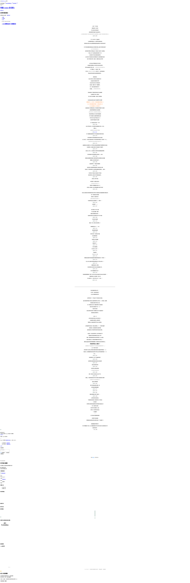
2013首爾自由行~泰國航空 (9, 23)
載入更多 (2, 447)
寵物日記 (8, 15)
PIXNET (87, 569)
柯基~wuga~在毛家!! (7, 8)
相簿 (3, 17)
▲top (1, 445)
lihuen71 (1, 434)
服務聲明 (104, 569)
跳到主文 (2, 10)
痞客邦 (7, 440)
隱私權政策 (100, 569)
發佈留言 (2, 453)
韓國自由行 (8, 444)
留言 (9, 440)
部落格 (3, 18)
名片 (3, 19)
